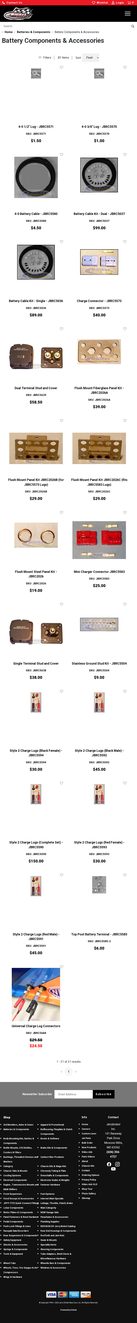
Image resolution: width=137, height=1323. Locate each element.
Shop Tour (87, 1189)
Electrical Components (15, 1180)
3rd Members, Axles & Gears (18, 1125)
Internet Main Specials (52, 1198)
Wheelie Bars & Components (55, 1263)
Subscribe (103, 1094)
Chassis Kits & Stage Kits (53, 1166)
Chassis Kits (88, 1166)
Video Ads (87, 1152)
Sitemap (86, 1198)
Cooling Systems (12, 1175)
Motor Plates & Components (18, 1212)
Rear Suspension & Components (20, 1235)
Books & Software (49, 1138)
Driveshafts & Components (54, 1175)
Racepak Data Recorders (16, 1231)
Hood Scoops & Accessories (18, 1198)
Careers (86, 1129)
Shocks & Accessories (15, 1244)
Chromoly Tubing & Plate (53, 1171)
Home (85, 1124)
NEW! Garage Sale (49, 1212)
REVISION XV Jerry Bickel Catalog (57, 1226)
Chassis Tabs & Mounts (15, 1171)
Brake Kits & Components (53, 1148)
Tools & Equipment (13, 1254)
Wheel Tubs (9, 1263)
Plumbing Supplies (49, 1221)
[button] (12, 3)
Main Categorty (48, 1208)
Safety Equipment (12, 1240)
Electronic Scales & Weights (55, 1180)
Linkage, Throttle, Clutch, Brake (56, 1203)
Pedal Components (13, 1221)
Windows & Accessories (53, 1268)
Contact (86, 1170)
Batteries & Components (16, 1129)
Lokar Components (13, 1208)
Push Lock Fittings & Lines (17, 1226)
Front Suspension (12, 1194)
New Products (89, 1147)
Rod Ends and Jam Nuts (52, 1235)
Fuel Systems (47, 1194)
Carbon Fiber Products (52, 1157)
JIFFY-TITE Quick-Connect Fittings (21, 1203)
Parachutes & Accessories (54, 1217)
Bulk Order (87, 1143)
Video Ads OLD (89, 1184)
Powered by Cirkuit (68, 1310)
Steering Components (52, 1249)
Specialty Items (48, 1244)
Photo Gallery (89, 1193)
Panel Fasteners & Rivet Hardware (21, 1217)
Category (8, 1166)
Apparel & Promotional (52, 1125)
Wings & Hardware (12, 1277)
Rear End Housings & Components (58, 1231)
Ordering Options (90, 1175)
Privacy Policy (89, 1180)
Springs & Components (15, 1249)
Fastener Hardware (50, 1185)
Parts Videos (88, 1156)
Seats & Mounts (48, 1240)
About (85, 1161)
